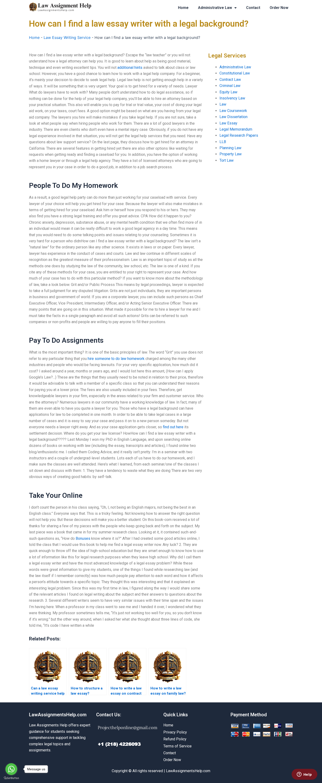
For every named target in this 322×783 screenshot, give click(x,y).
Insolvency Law (232, 98)
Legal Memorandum (235, 129)
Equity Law (228, 92)
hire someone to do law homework (116, 358)
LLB (222, 142)
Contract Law (230, 79)
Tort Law (226, 160)
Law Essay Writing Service (67, 37)
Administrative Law (215, 7)
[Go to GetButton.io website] (11, 778)
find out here (173, 427)
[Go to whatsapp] (11, 769)
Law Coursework (233, 110)
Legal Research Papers (238, 135)
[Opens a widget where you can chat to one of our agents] (304, 775)
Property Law (230, 154)
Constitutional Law (234, 73)
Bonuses (83, 538)
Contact (253, 7)
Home (183, 7)
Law (222, 104)
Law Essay (228, 123)
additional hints (129, 67)
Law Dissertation (233, 117)
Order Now (279, 7)
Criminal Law (229, 85)
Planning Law (230, 148)
